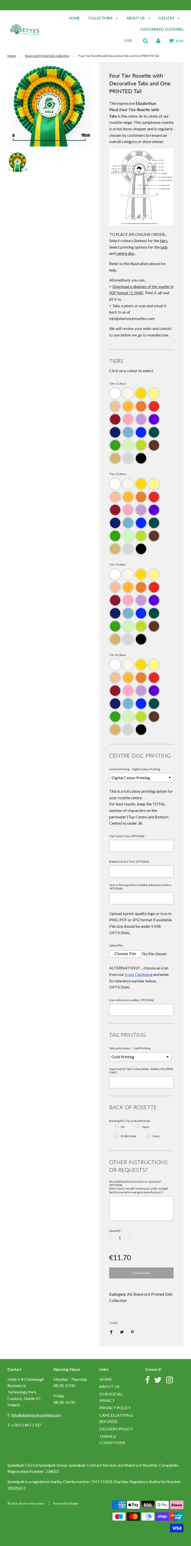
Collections (101, 18)
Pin (123, 1126)
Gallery (167, 18)
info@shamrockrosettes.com (36, 1414)
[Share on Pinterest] (133, 1331)
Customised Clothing (162, 29)
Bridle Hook (128, 1136)
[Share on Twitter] (122, 1331)
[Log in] (158, 40)
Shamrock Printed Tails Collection (47, 56)
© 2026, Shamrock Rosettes (26, 1503)
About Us (136, 18)
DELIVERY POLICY (116, 1428)
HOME (105, 1379)
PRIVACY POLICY (115, 1407)
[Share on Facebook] (112, 1331)
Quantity (115, 1230)
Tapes (145, 1126)
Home (74, 18)
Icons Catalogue (138, 974)
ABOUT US (109, 1386)
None (156, 1136)
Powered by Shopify (66, 1503)
